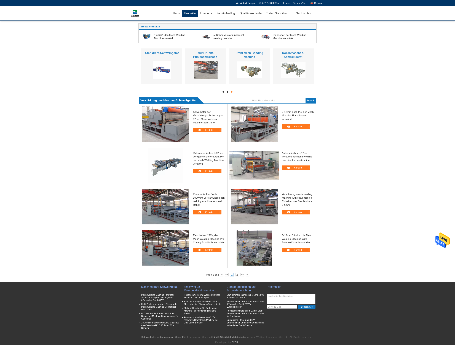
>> (242, 274)
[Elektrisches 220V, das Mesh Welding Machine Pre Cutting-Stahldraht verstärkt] (165, 248)
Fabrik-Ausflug (225, 13)
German (318, 3)
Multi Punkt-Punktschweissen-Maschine (205, 56)
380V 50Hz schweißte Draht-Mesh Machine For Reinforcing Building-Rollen (200, 311)
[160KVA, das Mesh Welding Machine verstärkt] (146, 36)
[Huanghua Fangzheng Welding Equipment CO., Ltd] (150, 13)
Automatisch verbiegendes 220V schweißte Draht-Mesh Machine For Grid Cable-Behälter (201, 320)
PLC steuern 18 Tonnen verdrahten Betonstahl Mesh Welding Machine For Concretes (160, 316)
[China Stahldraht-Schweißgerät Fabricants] (162, 69)
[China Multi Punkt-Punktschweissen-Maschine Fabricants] (205, 69)
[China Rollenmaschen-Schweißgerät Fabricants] (293, 69)
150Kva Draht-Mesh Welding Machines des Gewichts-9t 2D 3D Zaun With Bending (160, 325)
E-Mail (214, 337)
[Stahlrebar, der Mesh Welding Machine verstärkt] (265, 36)
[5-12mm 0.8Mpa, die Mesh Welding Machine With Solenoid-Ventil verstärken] (254, 248)
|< (222, 274)
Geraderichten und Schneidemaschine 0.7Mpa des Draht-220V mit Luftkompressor (245, 304)
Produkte (190, 13)
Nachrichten (303, 13)
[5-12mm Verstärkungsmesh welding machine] (206, 36)
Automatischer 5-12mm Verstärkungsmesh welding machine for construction (297, 157)
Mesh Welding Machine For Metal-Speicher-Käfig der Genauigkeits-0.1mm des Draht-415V (157, 298)
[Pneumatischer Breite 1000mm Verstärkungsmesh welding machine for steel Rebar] (165, 206)
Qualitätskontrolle (251, 13)
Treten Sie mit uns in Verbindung (279, 13)
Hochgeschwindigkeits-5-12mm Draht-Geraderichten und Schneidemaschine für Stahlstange (245, 313)
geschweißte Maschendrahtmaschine (199, 288)
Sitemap (224, 337)
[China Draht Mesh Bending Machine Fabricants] (249, 69)
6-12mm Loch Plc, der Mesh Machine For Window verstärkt (298, 115)
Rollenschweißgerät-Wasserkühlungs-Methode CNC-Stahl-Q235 (202, 296)
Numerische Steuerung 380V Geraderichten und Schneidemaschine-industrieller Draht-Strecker (246, 323)
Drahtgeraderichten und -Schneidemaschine (242, 288)
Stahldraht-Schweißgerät (162, 53)
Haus (176, 13)
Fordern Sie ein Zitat (294, 3)
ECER (234, 342)
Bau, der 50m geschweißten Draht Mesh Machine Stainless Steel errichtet (202, 302)
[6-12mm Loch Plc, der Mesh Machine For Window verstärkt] (254, 124)
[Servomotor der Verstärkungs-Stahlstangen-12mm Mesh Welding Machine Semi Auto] (165, 124)
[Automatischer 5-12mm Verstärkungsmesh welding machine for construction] (254, 165)
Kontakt (209, 130)
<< (226, 274)
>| (247, 274)
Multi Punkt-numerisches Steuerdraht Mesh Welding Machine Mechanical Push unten (159, 307)
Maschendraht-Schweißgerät (159, 286)
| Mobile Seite (237, 337)
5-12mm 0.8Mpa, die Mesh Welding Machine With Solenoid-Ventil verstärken (297, 239)
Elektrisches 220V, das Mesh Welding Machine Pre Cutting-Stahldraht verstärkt (208, 239)
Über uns (206, 13)
